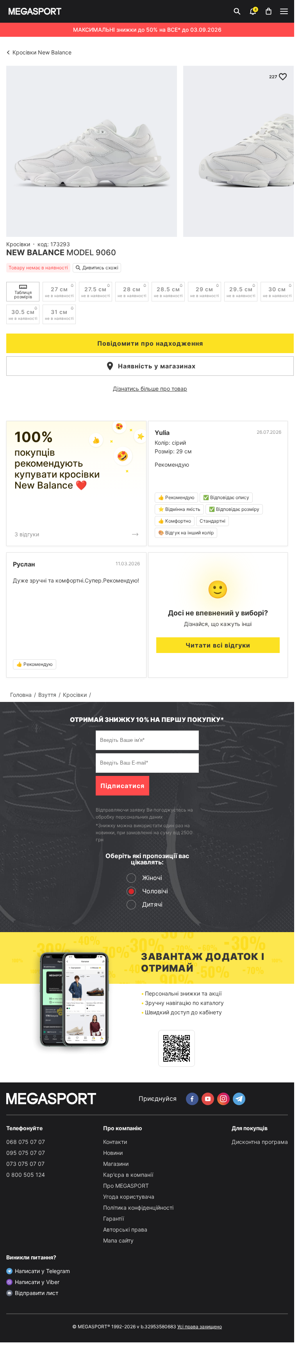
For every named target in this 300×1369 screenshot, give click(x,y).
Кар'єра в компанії (128, 1174)
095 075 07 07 (25, 1152)
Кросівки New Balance (41, 52)
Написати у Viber (37, 1282)
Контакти (115, 1141)
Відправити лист (36, 1293)
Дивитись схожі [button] (100, 268)
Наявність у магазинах (157, 366)
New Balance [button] (35, 252)
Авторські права (125, 1229)
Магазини (116, 1163)
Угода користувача (128, 1196)
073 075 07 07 (25, 1163)
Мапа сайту (118, 1240)
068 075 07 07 (25, 1141)
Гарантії (113, 1218)
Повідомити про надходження (150, 343)
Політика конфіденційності (138, 1207)
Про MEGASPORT (126, 1185)
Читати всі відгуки (218, 645)
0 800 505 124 (25, 1174)
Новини (113, 1152)
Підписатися (122, 786)
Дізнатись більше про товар (150, 388)
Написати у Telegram (42, 1271)
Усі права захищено (199, 1326)
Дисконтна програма (260, 1141)
